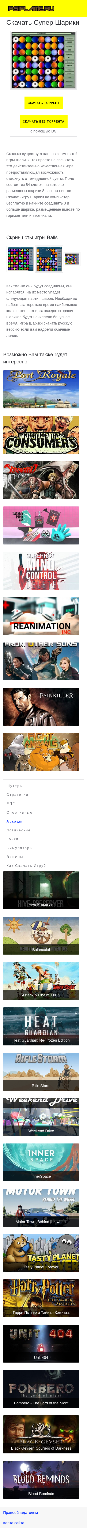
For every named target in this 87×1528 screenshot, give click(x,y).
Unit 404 (41, 1357)
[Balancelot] (41, 936)
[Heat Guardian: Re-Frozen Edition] (41, 1026)
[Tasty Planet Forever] (41, 1253)
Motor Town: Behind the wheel (41, 1221)
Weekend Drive (41, 1130)
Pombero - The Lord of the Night (41, 1402)
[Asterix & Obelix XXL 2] (41, 981)
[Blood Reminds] (41, 1480)
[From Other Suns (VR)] (41, 662)
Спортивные (20, 812)
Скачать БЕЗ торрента (43, 121)
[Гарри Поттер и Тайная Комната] (41, 1298)
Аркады (14, 821)
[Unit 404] (41, 1344)
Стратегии (18, 795)
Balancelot (41, 949)
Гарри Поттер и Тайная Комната (41, 1312)
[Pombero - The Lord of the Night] (41, 1389)
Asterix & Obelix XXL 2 (41, 994)
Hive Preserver (41, 904)
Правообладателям (20, 1512)
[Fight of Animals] (41, 752)
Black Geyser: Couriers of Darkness (41, 1448)
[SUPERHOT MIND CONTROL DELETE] (41, 571)
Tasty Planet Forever (41, 1266)
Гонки (13, 839)
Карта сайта (13, 1522)
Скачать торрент (44, 103)
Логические (19, 830)
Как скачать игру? (26, 866)
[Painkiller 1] (41, 707)
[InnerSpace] (41, 1162)
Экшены (15, 857)
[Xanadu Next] (41, 480)
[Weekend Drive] (41, 1117)
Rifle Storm (41, 1085)
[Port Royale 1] (41, 389)
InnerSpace (41, 1176)
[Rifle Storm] (41, 1072)
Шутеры (15, 786)
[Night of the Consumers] (41, 435)
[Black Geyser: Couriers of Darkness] (41, 1434)
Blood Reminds (41, 1493)
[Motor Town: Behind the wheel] (41, 1208)
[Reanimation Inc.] (41, 616)
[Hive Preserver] (41, 890)
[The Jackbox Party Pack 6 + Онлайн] (41, 525)
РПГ (11, 803)
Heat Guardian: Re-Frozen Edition (41, 1040)
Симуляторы (20, 848)
